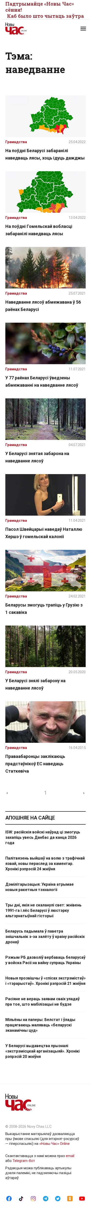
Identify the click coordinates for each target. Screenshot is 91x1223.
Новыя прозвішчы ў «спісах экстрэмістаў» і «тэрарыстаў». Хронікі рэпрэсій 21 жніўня (45, 981)
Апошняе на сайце (30, 818)
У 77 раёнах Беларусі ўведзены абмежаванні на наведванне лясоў (41, 381)
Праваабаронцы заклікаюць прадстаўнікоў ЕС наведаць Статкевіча (35, 764)
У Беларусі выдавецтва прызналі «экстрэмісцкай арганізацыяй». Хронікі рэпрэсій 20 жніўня (42, 1051)
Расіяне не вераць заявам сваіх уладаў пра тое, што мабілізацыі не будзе (42, 1002)
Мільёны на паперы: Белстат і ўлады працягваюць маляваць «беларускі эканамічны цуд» (40, 1025)
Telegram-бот (24, 1161)
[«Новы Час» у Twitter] (57, 1198)
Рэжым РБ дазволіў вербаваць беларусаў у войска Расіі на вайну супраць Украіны (45, 960)
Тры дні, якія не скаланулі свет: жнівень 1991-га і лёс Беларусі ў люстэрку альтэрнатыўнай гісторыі (43, 910)
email (70, 1156)
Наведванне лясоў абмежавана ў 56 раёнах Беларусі (43, 305)
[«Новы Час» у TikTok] (21, 1198)
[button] (83, 28)
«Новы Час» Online (54, 1143)
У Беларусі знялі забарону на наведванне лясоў (35, 684)
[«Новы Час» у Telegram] (45, 1198)
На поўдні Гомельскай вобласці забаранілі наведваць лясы (38, 230)
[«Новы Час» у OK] (70, 1198)
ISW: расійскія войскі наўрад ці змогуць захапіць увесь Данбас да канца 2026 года (42, 837)
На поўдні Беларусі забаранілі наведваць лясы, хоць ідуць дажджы (45, 154)
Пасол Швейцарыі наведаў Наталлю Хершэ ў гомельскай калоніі (43, 533)
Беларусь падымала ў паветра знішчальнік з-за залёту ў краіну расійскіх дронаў (45, 936)
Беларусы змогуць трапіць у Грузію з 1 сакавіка (44, 608)
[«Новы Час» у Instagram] (33, 1198)
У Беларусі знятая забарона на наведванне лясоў (37, 457)
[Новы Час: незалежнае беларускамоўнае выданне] (25, 28)
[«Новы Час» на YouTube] (82, 1198)
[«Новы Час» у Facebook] (9, 1198)
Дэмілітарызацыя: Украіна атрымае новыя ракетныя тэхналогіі (39, 887)
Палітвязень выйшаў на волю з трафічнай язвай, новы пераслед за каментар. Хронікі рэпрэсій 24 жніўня (45, 863)
